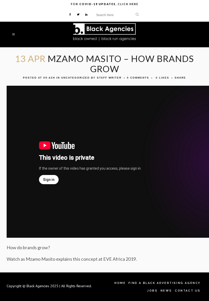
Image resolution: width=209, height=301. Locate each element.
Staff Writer (109, 77)
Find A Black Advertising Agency (164, 283)
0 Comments (138, 77)
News (166, 290)
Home (120, 283)
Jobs (152, 290)
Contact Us (188, 290)
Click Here (128, 4)
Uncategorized (75, 77)
